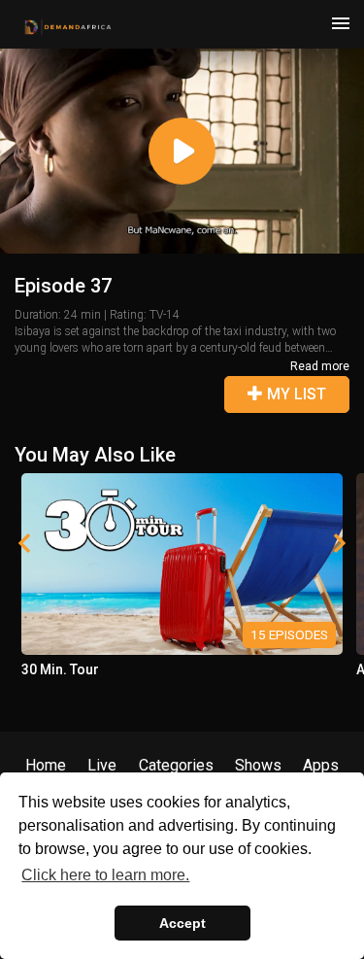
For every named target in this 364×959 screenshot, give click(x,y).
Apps (321, 765)
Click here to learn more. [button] (105, 875)
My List (294, 394)
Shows (258, 765)
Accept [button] (182, 923)
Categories (176, 765)
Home (45, 765)
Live (101, 765)
